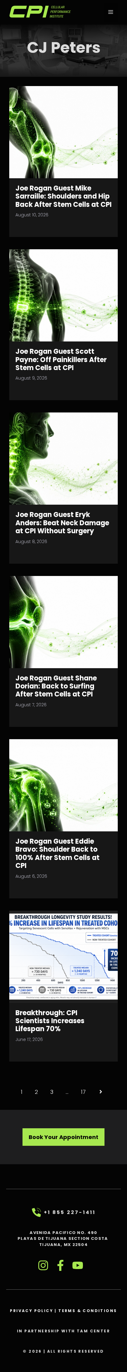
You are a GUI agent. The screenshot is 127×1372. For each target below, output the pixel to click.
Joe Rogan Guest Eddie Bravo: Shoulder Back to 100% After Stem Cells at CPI (57, 853)
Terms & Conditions (87, 1310)
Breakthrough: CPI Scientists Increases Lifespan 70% (49, 1021)
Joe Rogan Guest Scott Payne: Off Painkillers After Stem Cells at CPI (61, 360)
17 (83, 1092)
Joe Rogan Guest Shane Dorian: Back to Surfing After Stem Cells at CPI (56, 686)
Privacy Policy (31, 1310)
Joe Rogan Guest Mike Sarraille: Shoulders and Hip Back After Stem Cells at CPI (63, 196)
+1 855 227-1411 (70, 1212)
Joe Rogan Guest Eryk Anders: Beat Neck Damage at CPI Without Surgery (62, 523)
